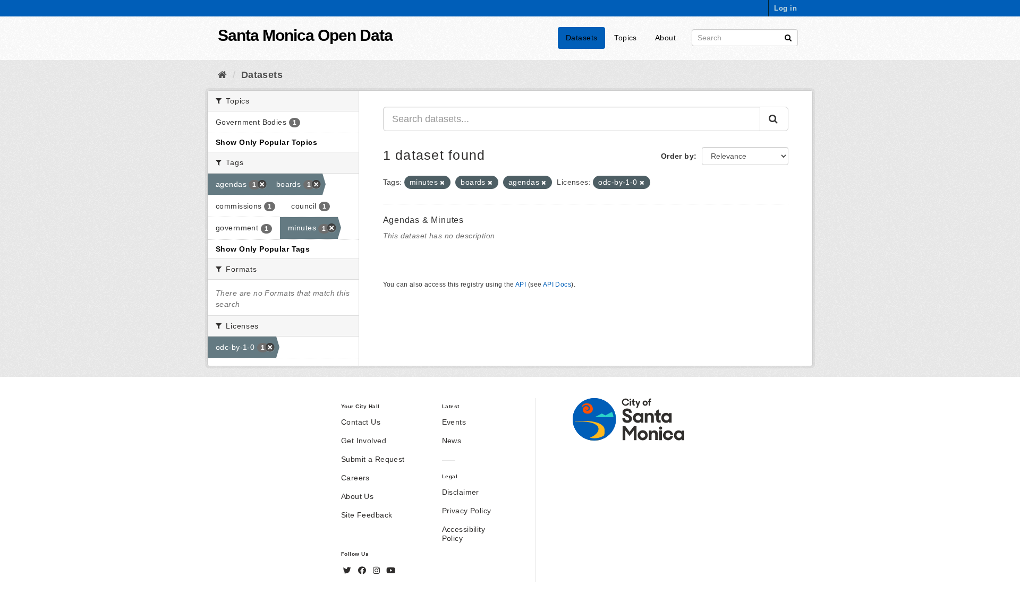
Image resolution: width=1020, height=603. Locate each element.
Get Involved (363, 440)
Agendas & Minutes (423, 220)
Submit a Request (373, 459)
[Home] (222, 75)
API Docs (557, 284)
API (520, 284)
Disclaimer (460, 492)
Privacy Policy (466, 510)
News (452, 440)
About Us (357, 496)
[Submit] (788, 36)
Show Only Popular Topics (266, 142)
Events (454, 422)
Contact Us (360, 422)
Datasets (581, 37)
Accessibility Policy (463, 533)
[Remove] (442, 182)
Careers (355, 477)
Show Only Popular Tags (263, 249)
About (665, 37)
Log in (785, 8)
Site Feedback (366, 515)
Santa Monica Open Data (305, 35)
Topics (625, 37)
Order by (677, 156)
